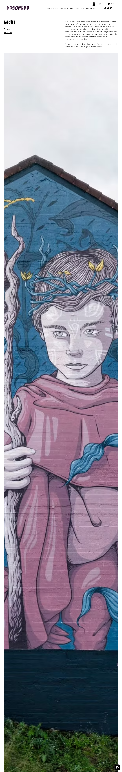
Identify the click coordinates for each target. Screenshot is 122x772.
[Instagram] (105, 8)
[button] (93, 4)
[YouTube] (111, 8)
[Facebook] (108, 8)
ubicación (8, 33)
